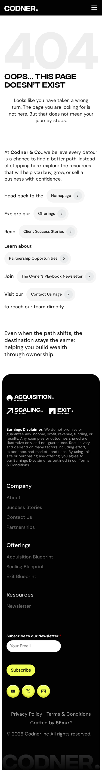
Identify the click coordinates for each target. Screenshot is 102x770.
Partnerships (21, 527)
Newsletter (19, 606)
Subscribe (21, 670)
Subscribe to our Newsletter (34, 636)
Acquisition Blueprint (30, 557)
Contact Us (19, 517)
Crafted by (51, 723)
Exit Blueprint (21, 576)
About (13, 498)
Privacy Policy (26, 714)
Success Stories (24, 507)
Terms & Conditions (69, 714)
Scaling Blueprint (25, 567)
